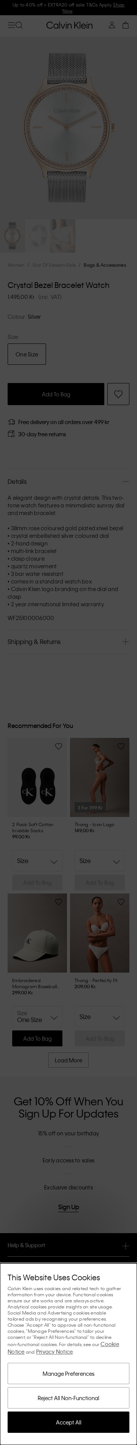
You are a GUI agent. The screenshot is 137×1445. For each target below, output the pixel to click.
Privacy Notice (54, 1351)
